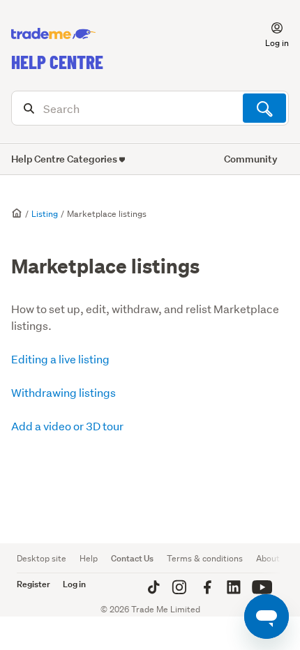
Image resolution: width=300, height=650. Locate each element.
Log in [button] (74, 584)
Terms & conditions (205, 558)
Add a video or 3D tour (67, 425)
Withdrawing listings (63, 392)
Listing (44, 214)
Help (89, 558)
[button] (268, 34)
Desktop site (41, 558)
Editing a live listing (60, 359)
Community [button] (251, 158)
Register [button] (33, 584)
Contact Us (132, 558)
